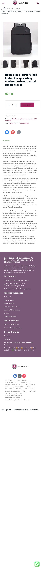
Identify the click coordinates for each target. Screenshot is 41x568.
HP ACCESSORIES (13, 123)
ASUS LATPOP (10, 384)
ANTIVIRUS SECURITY (12, 397)
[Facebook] (7, 132)
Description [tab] (6, 140)
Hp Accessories (25, 119)
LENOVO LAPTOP (11, 382)
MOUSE (18, 389)
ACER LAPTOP (22, 380)
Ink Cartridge (19, 386)
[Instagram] (13, 132)
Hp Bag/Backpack (24, 123)
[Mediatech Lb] (20, 3)
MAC (20, 384)
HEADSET (8, 386)
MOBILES (30, 386)
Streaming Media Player (12, 395)
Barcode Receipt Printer (12, 400)
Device (26, 400)
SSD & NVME (28, 389)
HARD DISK (29, 384)
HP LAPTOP (9, 380)
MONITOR (8, 389)
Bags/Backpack (16, 119)
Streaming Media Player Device (15, 391)
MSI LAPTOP (25, 382)
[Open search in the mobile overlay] (20, 8)
